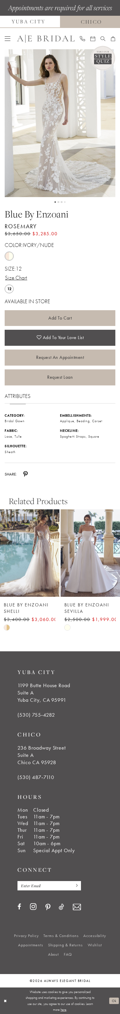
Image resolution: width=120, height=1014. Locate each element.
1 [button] (55, 202)
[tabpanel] (59, 123)
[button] (7, 39)
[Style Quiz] (102, 58)
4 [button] (65, 202)
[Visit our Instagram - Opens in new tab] (33, 907)
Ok (114, 1001)
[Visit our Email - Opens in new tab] (77, 907)
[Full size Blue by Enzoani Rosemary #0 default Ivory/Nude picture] (59, 123)
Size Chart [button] (16, 277)
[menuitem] (7, 39)
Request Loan (60, 377)
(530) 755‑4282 (36, 715)
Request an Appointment (60, 357)
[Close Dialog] (5, 1001)
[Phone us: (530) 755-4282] (82, 38)
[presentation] (90, 553)
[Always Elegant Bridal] (46, 38)
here (63, 1009)
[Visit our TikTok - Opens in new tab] (61, 907)
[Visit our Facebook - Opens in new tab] (19, 907)
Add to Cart (60, 318)
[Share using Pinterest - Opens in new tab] (25, 474)
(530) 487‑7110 (35, 777)
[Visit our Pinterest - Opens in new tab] (47, 907)
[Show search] (103, 38)
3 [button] (62, 202)
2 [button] (58, 202)
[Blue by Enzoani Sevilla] (29, 553)
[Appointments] (93, 38)
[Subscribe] (75, 885)
